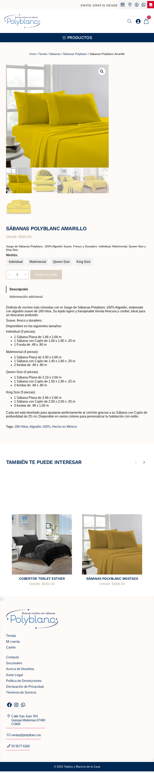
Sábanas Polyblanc (75, 54)
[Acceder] (138, 21)
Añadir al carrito (46, 274)
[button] (101, 71)
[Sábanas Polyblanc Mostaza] (112, 544)
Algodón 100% (40, 426)
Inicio (32, 54)
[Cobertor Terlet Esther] (42, 544)
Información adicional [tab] (26, 296)
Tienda (42, 54)
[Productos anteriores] (136, 462)
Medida (11, 255)
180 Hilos (21, 426)
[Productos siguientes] (144, 462)
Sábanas (55, 54)
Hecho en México (64, 426)
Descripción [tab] (19, 289)
